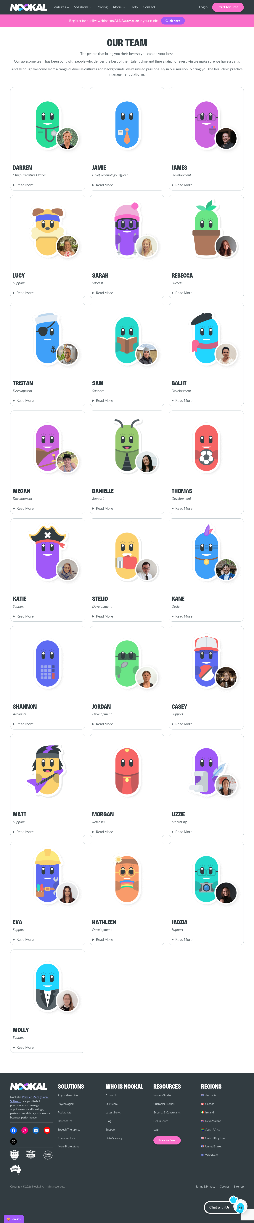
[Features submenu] (68, 7)
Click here (172, 21)
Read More (25, 185)
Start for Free (228, 7)
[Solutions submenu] (90, 7)
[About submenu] (124, 7)
